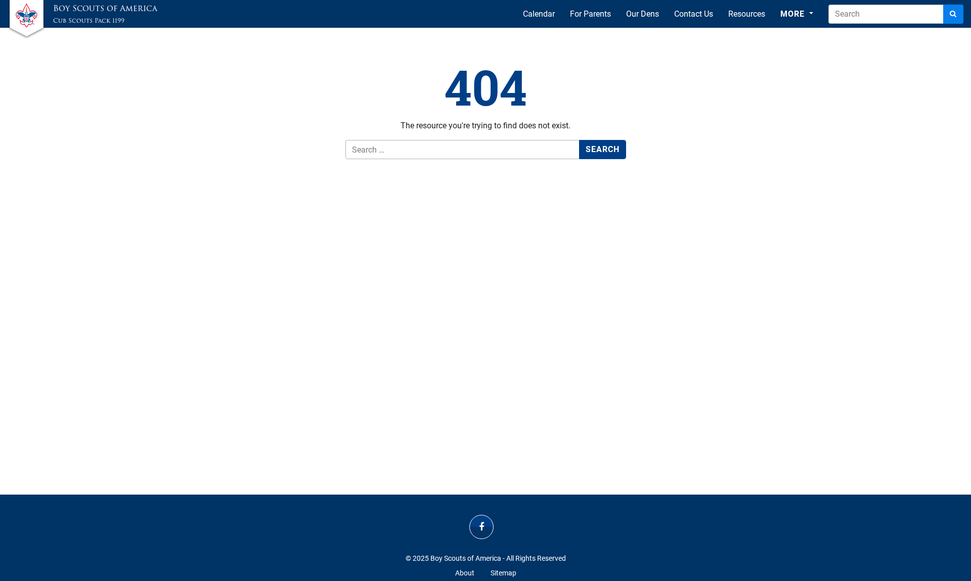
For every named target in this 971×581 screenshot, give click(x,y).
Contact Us (693, 14)
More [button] (793, 14)
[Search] (953, 14)
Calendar (539, 14)
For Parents (590, 14)
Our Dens (642, 14)
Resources (746, 14)
